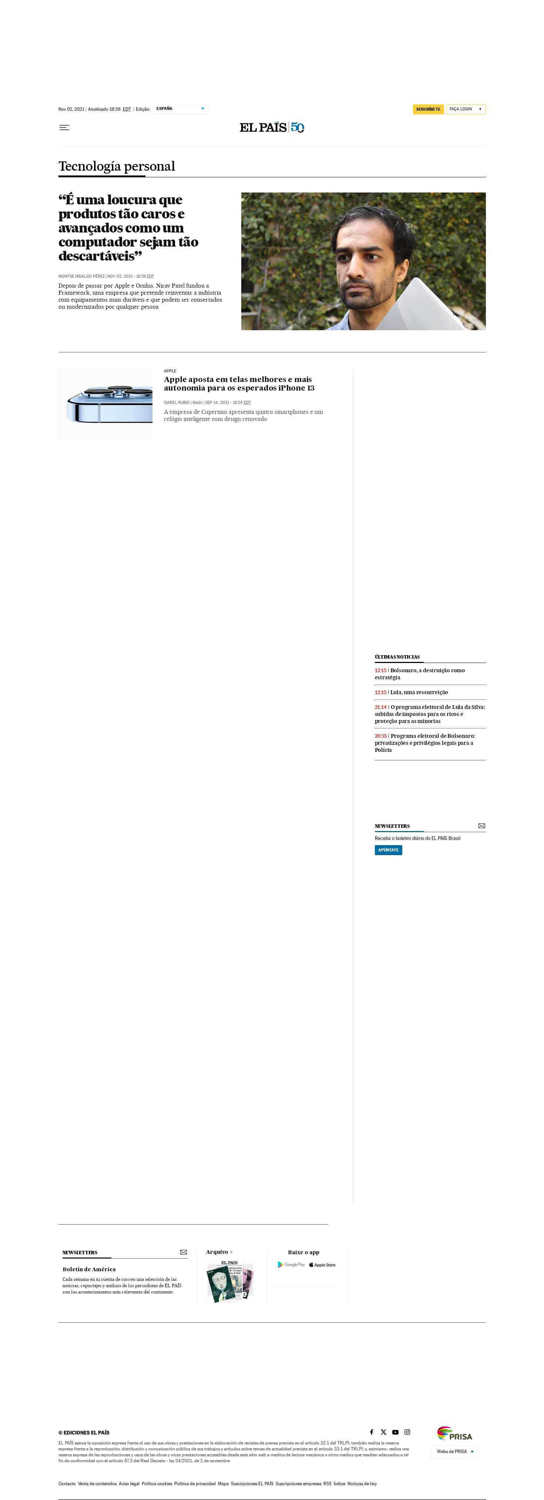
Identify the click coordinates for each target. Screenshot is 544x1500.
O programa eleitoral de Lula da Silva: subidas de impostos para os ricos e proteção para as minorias (430, 714)
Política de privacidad (195, 1483)
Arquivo (217, 1252)
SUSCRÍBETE (428, 109)
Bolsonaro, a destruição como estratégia (420, 674)
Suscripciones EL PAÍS (252, 1483)
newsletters (392, 826)
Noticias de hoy (362, 1483)
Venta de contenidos (97, 1483)
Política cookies (157, 1483)
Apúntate (388, 850)
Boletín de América (89, 1269)
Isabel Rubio (177, 402)
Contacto (67, 1483)
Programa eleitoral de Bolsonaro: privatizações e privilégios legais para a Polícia (425, 743)
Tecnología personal (116, 167)
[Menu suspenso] (64, 128)
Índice (339, 1483)
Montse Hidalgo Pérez (81, 276)
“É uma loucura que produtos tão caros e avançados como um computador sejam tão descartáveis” (128, 227)
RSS (327, 1483)
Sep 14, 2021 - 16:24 (228, 402)
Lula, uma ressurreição (419, 692)
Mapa (223, 1483)
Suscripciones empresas (298, 1483)
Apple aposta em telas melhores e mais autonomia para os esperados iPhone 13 (239, 384)
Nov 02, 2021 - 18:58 (130, 276)
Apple (170, 371)
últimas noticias (397, 657)
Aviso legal (129, 1483)
